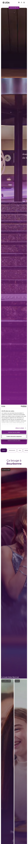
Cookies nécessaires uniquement (14, 436)
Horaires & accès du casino (14, 440)
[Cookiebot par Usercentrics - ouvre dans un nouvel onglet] (21, 406)
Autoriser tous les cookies (14, 432)
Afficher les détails (19, 428)
